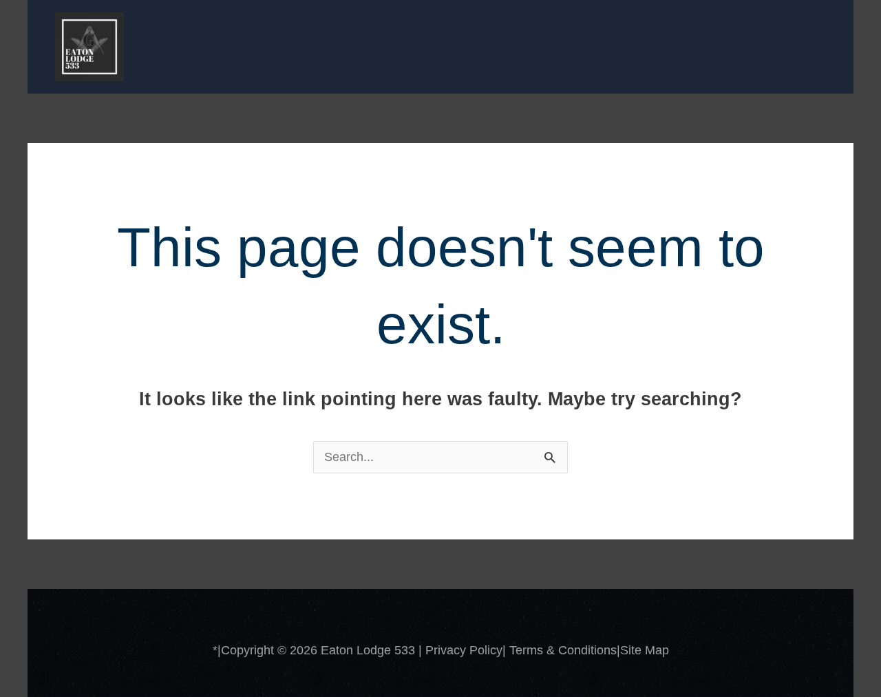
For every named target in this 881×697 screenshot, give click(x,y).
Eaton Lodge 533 (368, 650)
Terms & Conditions (563, 650)
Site (632, 650)
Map (657, 650)
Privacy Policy (463, 650)
